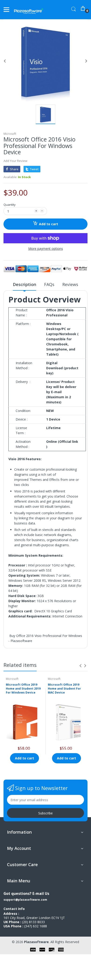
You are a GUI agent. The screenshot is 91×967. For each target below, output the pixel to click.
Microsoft (10, 134)
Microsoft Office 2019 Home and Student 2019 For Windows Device (23, 688)
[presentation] (80, 665)
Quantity (10, 204)
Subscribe (45, 813)
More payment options (45, 249)
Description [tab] (24, 284)
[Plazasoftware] (28, 9)
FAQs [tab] (49, 284)
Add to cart (48, 224)
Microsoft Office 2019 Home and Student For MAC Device (64, 688)
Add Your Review (15, 161)
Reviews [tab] (70, 284)
